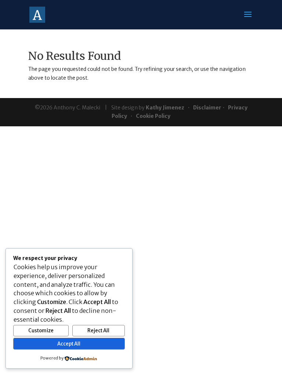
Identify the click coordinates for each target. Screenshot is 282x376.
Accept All (68, 344)
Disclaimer (207, 107)
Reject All (98, 331)
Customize (41, 331)
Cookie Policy (153, 116)
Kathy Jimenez (165, 107)
